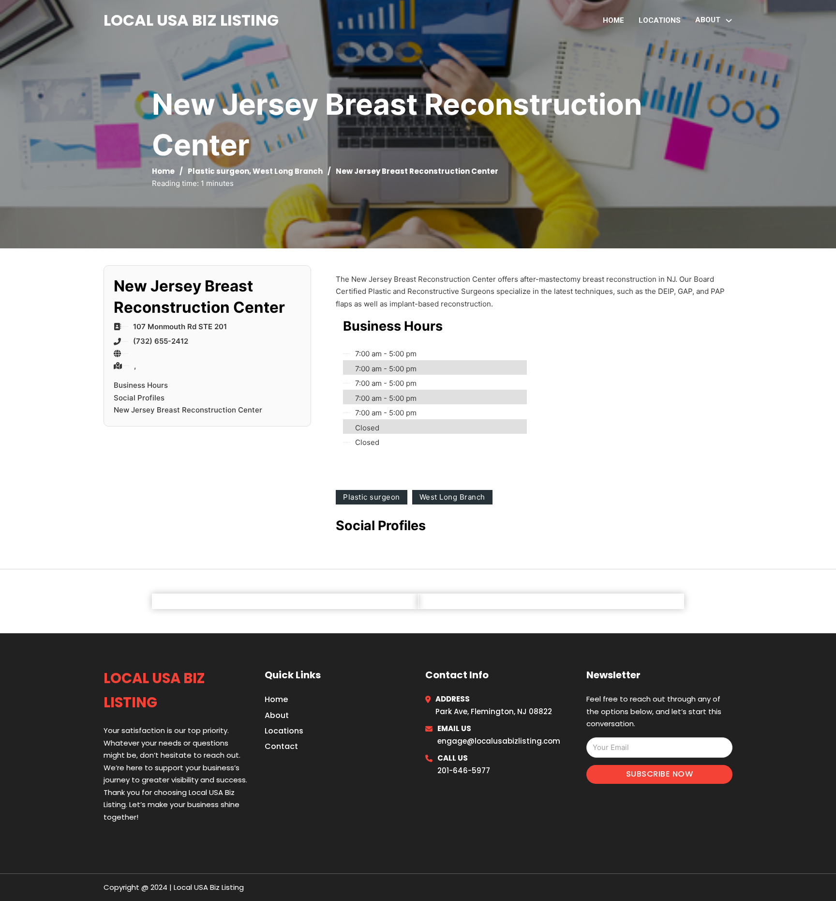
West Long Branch (288, 171)
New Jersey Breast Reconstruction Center (188, 409)
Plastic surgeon (218, 171)
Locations (660, 20)
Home (613, 20)
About (277, 715)
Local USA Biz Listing (191, 20)
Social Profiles (139, 397)
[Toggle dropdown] (728, 20)
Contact (281, 746)
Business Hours (141, 385)
